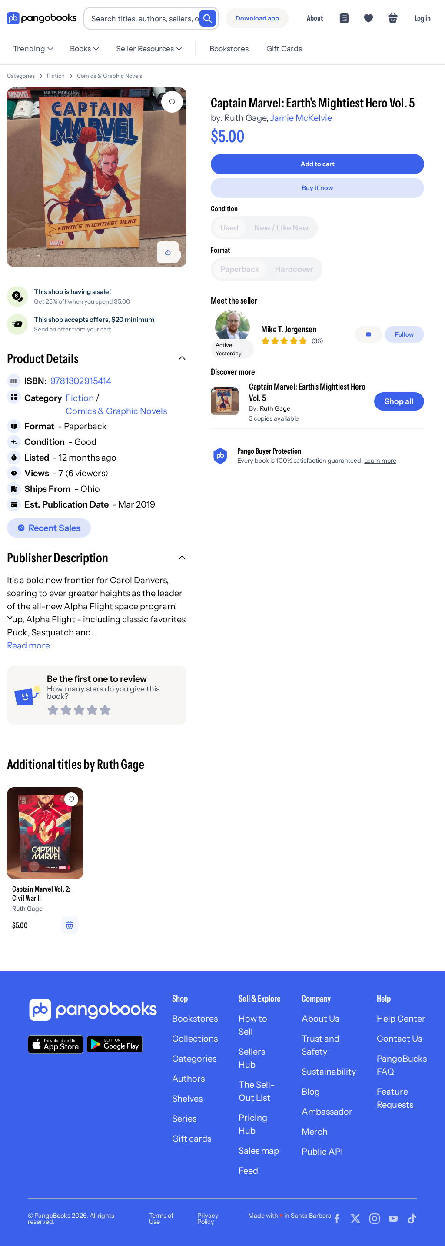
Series (184, 1118)
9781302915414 (80, 381)
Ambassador (327, 1111)
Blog (311, 1091)
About (315, 18)
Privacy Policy (208, 1219)
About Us (320, 1018)
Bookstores (229, 48)
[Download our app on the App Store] (55, 1044)
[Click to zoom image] (96, 177)
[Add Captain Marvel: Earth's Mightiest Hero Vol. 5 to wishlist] (172, 102)
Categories (21, 76)
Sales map (259, 1151)
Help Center (401, 1018)
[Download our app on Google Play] (115, 1044)
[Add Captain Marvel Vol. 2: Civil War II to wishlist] (71, 799)
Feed (248, 1171)
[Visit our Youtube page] (393, 1218)
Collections (195, 1038)
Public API (322, 1151)
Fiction (56, 76)
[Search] (207, 18)
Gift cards (191, 1138)
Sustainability (329, 1071)
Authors (188, 1078)
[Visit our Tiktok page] (412, 1218)
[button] (96, 359)
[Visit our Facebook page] (337, 1218)
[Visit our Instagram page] (374, 1218)
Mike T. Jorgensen (288, 329)
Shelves (187, 1098)
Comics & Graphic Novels (109, 76)
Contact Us (399, 1038)
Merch (315, 1131)
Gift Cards (284, 48)
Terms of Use (161, 1219)
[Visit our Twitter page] (355, 1218)
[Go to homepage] (41, 18)
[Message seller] (368, 334)
